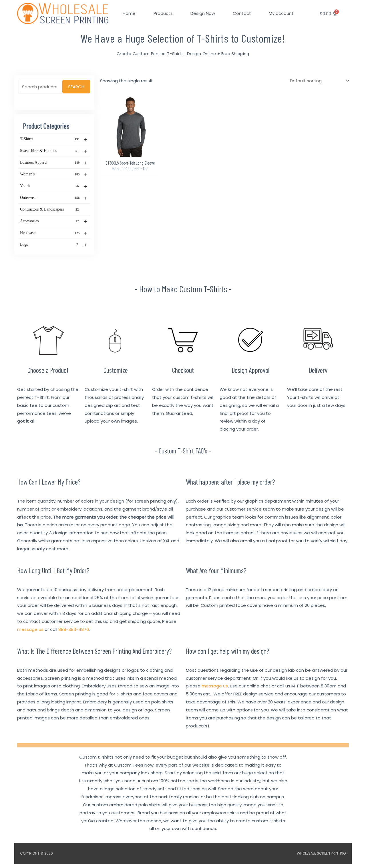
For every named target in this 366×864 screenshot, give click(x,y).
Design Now (202, 13)
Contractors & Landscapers (49, 209)
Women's (53, 174)
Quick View (130, 152)
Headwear (53, 233)
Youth (53, 186)
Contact (242, 13)
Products (163, 13)
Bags (53, 245)
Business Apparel (53, 163)
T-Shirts (53, 139)
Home (129, 13)
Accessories (53, 221)
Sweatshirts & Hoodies (53, 151)
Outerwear (53, 198)
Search (76, 87)
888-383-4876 (73, 629)
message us (30, 629)
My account (281, 13)
